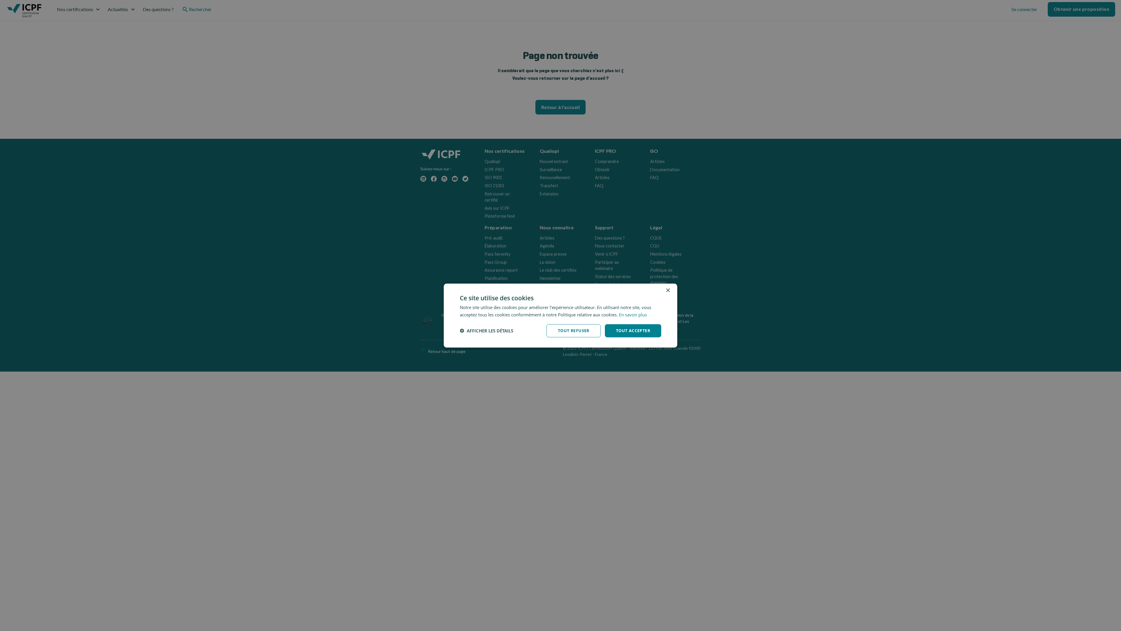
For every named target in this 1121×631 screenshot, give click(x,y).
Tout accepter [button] (633, 330)
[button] (486, 330)
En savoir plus (633, 315)
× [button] (668, 290)
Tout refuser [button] (573, 330)
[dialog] (560, 316)
